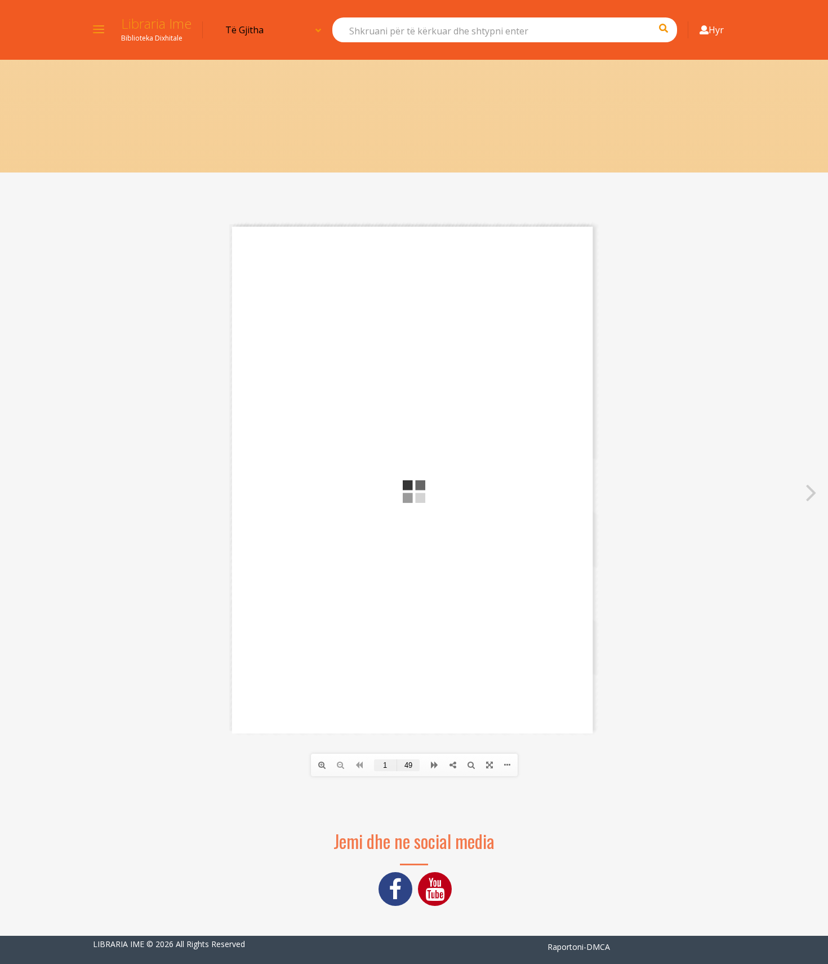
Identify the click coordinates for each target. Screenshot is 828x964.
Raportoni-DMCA (578, 946)
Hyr (716, 30)
